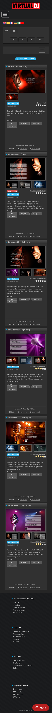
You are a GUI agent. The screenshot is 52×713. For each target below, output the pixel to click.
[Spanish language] (8, 23)
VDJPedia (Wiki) (19, 636)
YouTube (18, 692)
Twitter (18, 697)
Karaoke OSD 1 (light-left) (19, 330)
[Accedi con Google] (40, 39)
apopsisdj (42, 103)
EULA (15, 668)
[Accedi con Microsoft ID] (22, 39)
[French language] (11, 23)
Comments (23, 149)
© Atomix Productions (26, 710)
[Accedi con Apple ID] (31, 39)
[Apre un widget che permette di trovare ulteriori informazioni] (40, 708)
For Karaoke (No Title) (17, 67)
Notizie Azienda (19, 660)
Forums (16, 641)
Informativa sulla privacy (22, 665)
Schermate (17, 613)
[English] (4, 23)
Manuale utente (19, 634)
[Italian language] (19, 23)
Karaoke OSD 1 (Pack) (17, 154)
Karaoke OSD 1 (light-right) (19, 505)
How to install (35, 149)
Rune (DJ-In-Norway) (38, 190)
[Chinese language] (22, 23)
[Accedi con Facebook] (13, 39)
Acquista (16, 605)
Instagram (19, 694)
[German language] (15, 23)
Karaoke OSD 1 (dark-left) (19, 242)
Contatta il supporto (21, 631)
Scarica (16, 602)
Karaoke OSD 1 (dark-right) (19, 418)
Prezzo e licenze (19, 610)
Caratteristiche (19, 607)
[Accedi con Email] (14, 31)
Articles (16, 639)
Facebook (18, 689)
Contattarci (17, 663)
